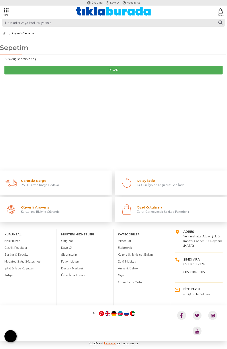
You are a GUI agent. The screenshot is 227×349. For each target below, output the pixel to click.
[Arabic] (132, 313)
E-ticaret (110, 343)
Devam (114, 70)
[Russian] (126, 313)
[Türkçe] (101, 313)
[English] (107, 313)
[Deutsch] (114, 313)
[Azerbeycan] (120, 313)
